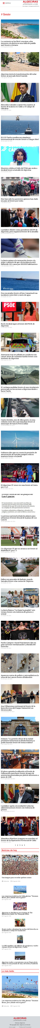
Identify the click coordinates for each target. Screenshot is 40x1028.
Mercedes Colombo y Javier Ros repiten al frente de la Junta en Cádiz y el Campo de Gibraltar (18, 107)
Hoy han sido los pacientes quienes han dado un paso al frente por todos (19, 200)
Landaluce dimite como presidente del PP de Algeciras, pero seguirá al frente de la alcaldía (19, 231)
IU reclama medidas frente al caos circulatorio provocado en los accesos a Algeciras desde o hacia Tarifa (20, 389)
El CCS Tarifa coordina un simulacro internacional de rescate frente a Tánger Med (20, 138)
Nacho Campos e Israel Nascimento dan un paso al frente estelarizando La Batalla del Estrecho (18, 645)
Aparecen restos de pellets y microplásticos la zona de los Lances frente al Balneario (20, 676)
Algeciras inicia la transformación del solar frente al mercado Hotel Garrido (18, 75)
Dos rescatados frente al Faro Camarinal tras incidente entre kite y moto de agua (19, 294)
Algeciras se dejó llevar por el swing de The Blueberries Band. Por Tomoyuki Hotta (17, 913)
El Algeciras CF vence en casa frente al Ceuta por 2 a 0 (19, 486)
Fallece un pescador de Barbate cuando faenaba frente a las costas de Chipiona (17, 580)
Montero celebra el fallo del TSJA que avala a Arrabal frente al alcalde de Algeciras (19, 169)
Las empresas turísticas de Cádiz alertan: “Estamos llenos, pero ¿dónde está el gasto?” (20, 896)
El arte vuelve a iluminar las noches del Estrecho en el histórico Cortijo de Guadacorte (20, 929)
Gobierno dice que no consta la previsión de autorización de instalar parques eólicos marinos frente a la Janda (19, 454)
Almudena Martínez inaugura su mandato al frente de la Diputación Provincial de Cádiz (19, 839)
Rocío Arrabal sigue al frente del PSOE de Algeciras (18, 325)
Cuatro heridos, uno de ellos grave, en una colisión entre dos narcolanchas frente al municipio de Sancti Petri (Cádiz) (18, 422)
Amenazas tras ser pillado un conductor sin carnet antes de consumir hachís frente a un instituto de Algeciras (19, 356)
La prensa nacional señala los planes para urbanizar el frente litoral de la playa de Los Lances (19, 518)
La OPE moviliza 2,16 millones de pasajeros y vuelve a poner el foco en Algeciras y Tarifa (20, 946)
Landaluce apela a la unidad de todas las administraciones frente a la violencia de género (18, 808)
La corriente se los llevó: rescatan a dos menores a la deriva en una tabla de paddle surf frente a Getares (18, 43)
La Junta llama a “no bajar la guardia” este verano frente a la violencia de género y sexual (18, 612)
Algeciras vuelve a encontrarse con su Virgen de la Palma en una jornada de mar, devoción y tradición (20, 963)
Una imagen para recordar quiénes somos (16, 877)
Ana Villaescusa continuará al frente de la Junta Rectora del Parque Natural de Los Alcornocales (18, 708)
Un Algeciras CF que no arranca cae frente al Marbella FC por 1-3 (19, 550)
